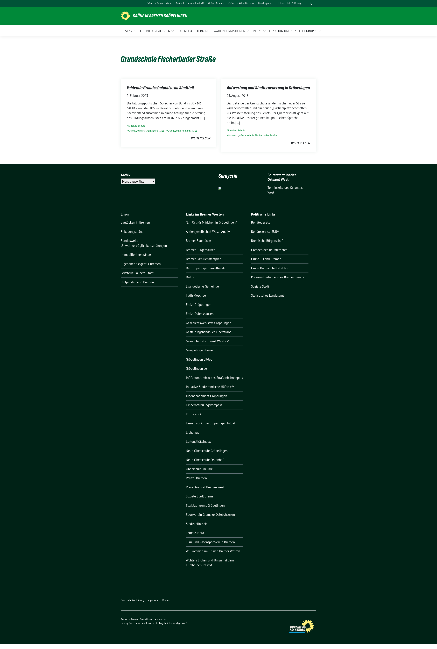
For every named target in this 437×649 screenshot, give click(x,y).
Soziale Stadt (260, 286)
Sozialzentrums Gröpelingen (205, 505)
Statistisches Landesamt (267, 295)
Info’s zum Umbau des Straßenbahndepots (214, 378)
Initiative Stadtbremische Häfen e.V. (210, 387)
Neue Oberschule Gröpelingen (207, 451)
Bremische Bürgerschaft (267, 241)
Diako (190, 277)
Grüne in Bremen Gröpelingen (160, 15)
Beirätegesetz (260, 222)
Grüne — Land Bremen (266, 259)
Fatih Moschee (196, 295)
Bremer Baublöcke (198, 241)
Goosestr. (233, 135)
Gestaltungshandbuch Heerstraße (208, 332)
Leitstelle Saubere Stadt (137, 273)
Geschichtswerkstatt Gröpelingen (208, 323)
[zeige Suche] (310, 3)
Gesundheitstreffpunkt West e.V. (207, 341)
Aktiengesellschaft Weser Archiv (208, 232)
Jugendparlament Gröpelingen (206, 396)
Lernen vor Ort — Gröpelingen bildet (210, 423)
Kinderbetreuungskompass (204, 405)
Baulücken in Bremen (135, 222)
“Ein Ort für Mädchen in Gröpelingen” (211, 222)
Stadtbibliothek (196, 524)
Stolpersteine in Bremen (137, 282)
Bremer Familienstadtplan (203, 259)
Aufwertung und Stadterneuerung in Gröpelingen (268, 87)
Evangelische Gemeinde (202, 286)
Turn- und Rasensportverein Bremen (210, 542)
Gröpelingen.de (196, 368)
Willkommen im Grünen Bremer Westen (213, 551)
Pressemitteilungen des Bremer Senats (277, 277)
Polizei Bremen (196, 478)
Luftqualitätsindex (198, 441)
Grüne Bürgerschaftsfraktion (270, 268)
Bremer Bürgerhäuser (200, 250)
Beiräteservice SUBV (265, 232)
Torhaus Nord (195, 533)
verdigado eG (180, 623)
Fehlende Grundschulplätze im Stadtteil (160, 87)
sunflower (147, 623)
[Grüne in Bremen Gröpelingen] (125, 15)
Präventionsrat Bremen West (205, 487)
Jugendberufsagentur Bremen (141, 264)
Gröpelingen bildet (199, 359)
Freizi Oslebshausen (200, 314)
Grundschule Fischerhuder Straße (146, 130)
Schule (141, 125)
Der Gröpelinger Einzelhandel (206, 268)
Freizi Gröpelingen (198, 305)
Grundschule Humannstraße (182, 130)
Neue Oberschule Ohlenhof (204, 460)
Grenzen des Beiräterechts (269, 250)
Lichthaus (192, 432)
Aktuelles (132, 125)
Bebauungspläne (132, 232)
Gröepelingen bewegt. (201, 350)
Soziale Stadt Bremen (200, 496)
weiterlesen (200, 138)
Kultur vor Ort (195, 414)
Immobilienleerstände (136, 255)
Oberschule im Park (199, 469)
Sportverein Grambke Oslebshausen (210, 514)
